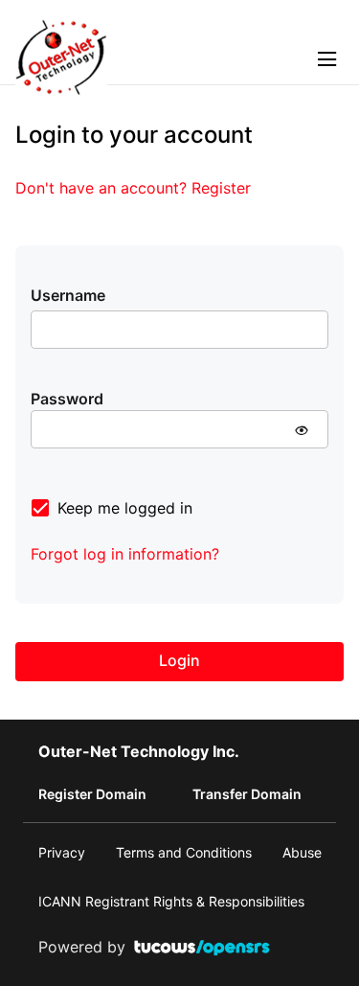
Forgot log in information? (125, 553)
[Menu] (331, 57)
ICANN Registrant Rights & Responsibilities (171, 901)
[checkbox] (111, 507)
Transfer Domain (247, 794)
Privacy (61, 852)
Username (68, 295)
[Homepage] (61, 90)
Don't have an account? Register (133, 187)
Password (67, 398)
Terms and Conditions (184, 852)
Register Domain (92, 794)
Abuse (302, 852)
